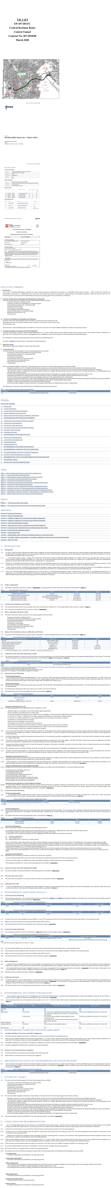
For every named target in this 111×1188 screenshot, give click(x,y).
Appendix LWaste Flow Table (9, 539)
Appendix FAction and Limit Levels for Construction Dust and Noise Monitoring (23, 525)
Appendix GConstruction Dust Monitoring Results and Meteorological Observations (24, 527)
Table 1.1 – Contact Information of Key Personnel (15, 475)
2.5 (10, 430)
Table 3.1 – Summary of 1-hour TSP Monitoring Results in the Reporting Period (24, 486)
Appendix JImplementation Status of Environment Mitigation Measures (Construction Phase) (27, 535)
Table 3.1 (52, 898)
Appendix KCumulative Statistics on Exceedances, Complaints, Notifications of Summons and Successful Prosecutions (35, 537)
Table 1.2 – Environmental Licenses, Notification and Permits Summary (21, 477)
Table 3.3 (39, 932)
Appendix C (83, 763)
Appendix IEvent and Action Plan (10, 532)
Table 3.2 (60, 898)
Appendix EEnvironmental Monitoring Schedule (14, 523)
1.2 (8, 409)
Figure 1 (14, 503)
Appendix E (56, 871)
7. (9, 459)
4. (17, 446)
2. (18, 418)
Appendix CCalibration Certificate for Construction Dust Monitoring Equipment (23, 518)
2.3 (11, 425)
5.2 (16, 454)
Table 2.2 (49, 691)
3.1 (11, 437)
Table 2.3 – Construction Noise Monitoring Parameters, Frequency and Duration (24, 482)
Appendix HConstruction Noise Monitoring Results (15, 530)
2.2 (11, 423)
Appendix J (53, 997)
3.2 (11, 440)
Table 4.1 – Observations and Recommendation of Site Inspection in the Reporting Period (27, 492)
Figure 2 (23, 505)
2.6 (9, 432)
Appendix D (54, 863)
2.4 (17, 427)
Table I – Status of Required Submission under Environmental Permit (21, 473)
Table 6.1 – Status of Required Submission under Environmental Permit (22, 493)
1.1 (6, 406)
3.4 (9, 444)
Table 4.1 (8, 1001)
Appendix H (66, 932)
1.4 (13, 413)
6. (25, 457)
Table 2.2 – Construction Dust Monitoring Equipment (16, 480)
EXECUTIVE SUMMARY (8, 403)
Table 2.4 (49, 815)
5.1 (19, 452)
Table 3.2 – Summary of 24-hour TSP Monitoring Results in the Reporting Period (24, 488)
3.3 (8, 442)
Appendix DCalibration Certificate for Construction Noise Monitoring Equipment (23, 520)
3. (15, 434)
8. (15, 462)
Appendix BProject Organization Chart (12, 515)
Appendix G (37, 899)
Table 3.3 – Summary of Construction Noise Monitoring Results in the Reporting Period (26, 490)
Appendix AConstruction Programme (11, 513)
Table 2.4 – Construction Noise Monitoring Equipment (16, 484)
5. (20, 449)
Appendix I (52, 924)
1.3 (14, 411)
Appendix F (60, 878)
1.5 (20, 415)
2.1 (17, 421)
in (46, 983)
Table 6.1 (17, 1067)
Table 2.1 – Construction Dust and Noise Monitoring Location (19, 479)
